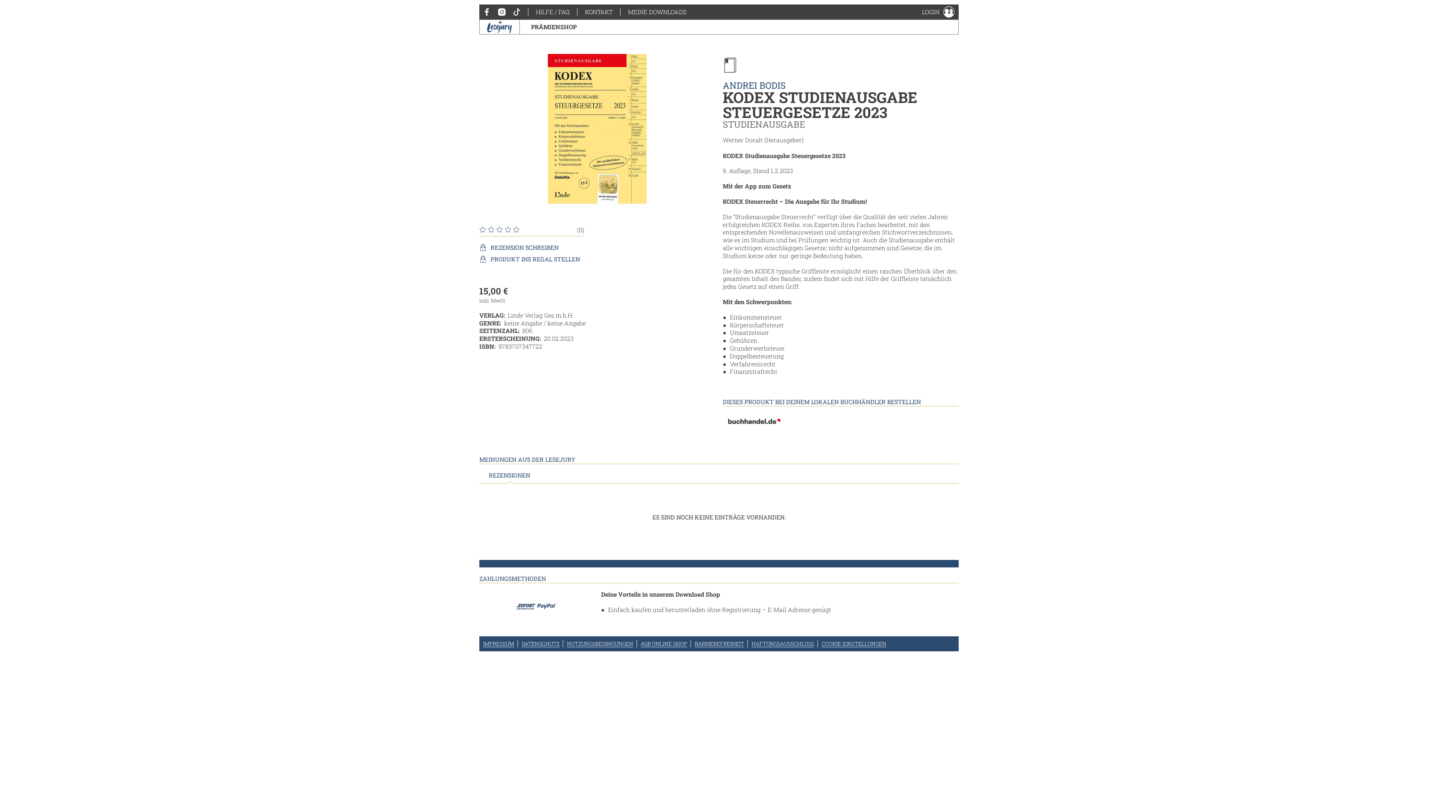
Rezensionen (509, 475)
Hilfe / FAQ (553, 12)
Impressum (498, 643)
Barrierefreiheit (719, 643)
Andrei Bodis (754, 85)
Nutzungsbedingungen (600, 643)
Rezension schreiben (525, 247)
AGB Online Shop (664, 643)
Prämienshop (554, 27)
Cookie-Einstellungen (854, 643)
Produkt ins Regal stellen (535, 259)
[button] (938, 11)
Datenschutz (540, 643)
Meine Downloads (657, 12)
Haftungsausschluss (783, 643)
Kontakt (599, 12)
